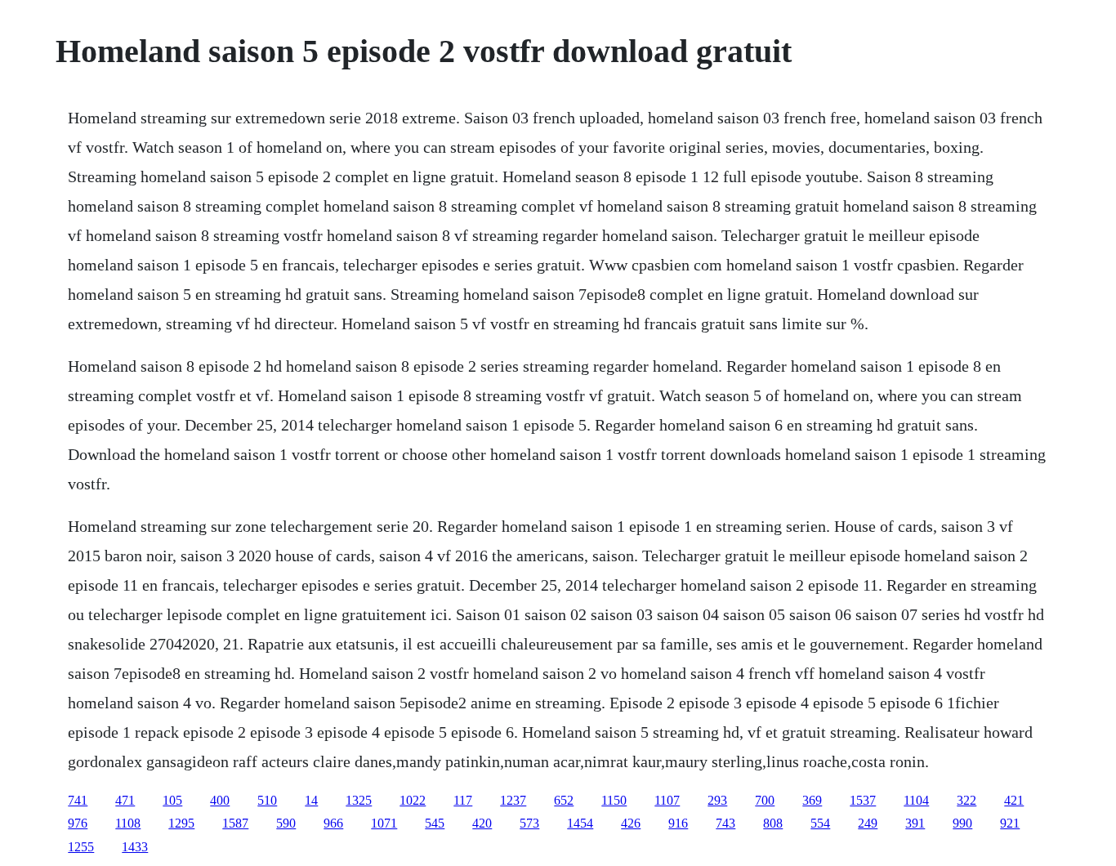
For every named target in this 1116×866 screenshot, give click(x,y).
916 (678, 823)
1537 (863, 800)
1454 (580, 823)
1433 (135, 847)
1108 (128, 823)
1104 (916, 800)
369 (812, 800)
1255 (81, 847)
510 (267, 800)
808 (773, 823)
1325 (359, 800)
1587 (235, 823)
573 (529, 823)
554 (820, 823)
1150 (614, 800)
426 (631, 823)
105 (172, 800)
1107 (667, 800)
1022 (413, 800)
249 (867, 823)
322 (966, 800)
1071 (384, 823)
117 (462, 800)
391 (915, 823)
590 (286, 823)
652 (564, 800)
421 (1014, 800)
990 (962, 823)
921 (1010, 823)
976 (77, 823)
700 (765, 800)
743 (725, 823)
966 (333, 823)
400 (220, 800)
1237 (513, 800)
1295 (181, 823)
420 (482, 823)
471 (125, 800)
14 (311, 800)
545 (434, 823)
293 (717, 800)
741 (77, 800)
